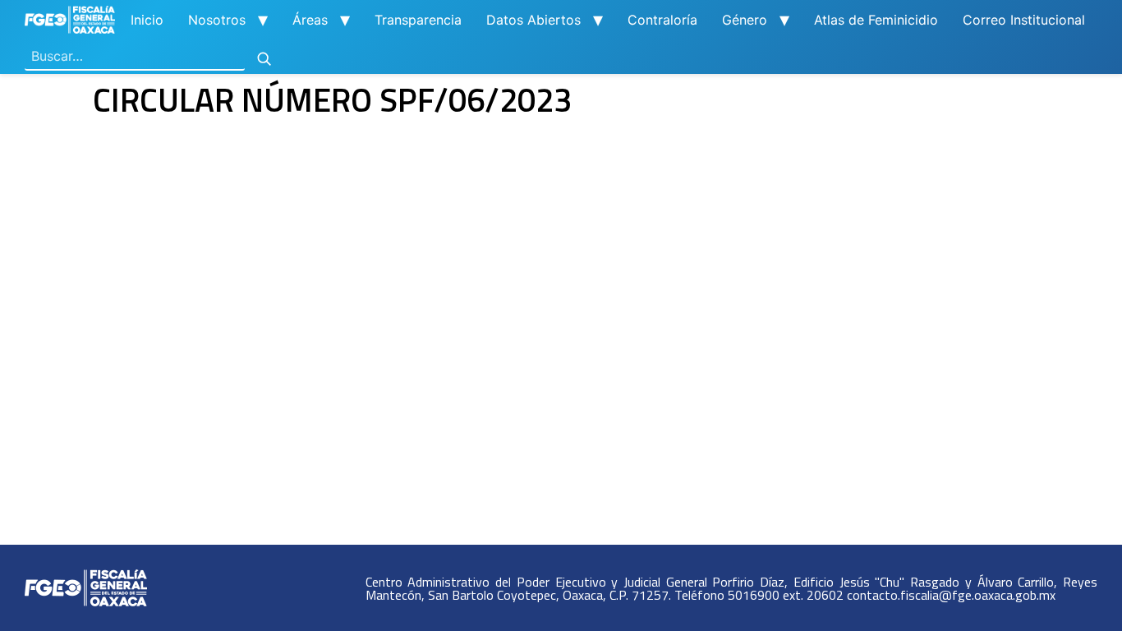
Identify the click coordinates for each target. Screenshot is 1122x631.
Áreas (310, 20)
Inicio (147, 20)
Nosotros (217, 20)
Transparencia (418, 20)
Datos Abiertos (533, 20)
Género (744, 20)
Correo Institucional (1024, 20)
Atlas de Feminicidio (876, 20)
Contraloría (662, 20)
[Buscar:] (135, 57)
